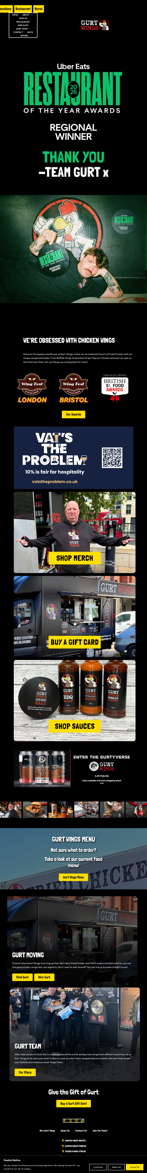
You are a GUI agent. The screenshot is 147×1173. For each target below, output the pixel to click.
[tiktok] (82, 1120)
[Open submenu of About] (31, 15)
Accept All (134, 1167)
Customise (98, 1167)
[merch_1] (75, 493)
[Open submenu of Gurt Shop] (29, 28)
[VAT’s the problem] (73, 427)
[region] (73, 1164)
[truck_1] (75, 577)
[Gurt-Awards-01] (73, 370)
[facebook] (64, 1120)
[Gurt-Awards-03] (115, 370)
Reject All (116, 1167)
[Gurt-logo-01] (95, 19)
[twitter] (70, 1120)
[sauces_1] (75, 661)
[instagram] (76, 1120)
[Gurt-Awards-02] (32, 370)
